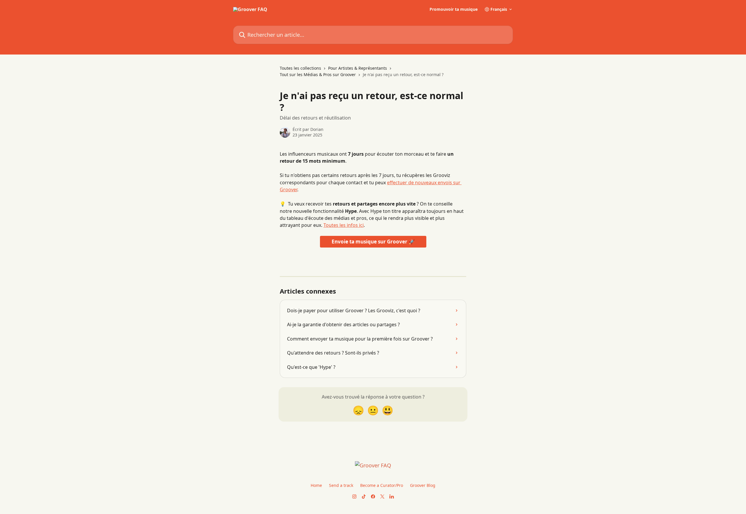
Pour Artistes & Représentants (357, 68)
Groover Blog (422, 485)
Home (316, 485)
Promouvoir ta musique (454, 9)
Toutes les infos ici (343, 225)
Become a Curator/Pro (381, 485)
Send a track (341, 485)
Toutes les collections (300, 68)
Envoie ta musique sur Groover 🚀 (373, 241)
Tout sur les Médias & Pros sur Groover (318, 74)
